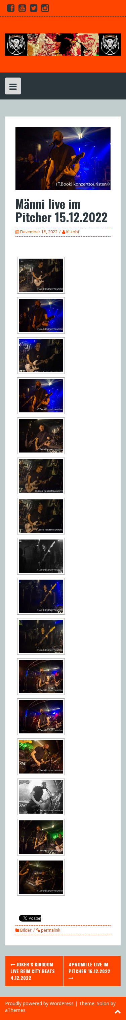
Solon (103, 1003)
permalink (50, 930)
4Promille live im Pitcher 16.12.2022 (89, 967)
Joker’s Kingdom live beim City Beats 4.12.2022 (32, 971)
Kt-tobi (72, 232)
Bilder (26, 930)
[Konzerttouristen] (63, 44)
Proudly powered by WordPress (39, 1003)
